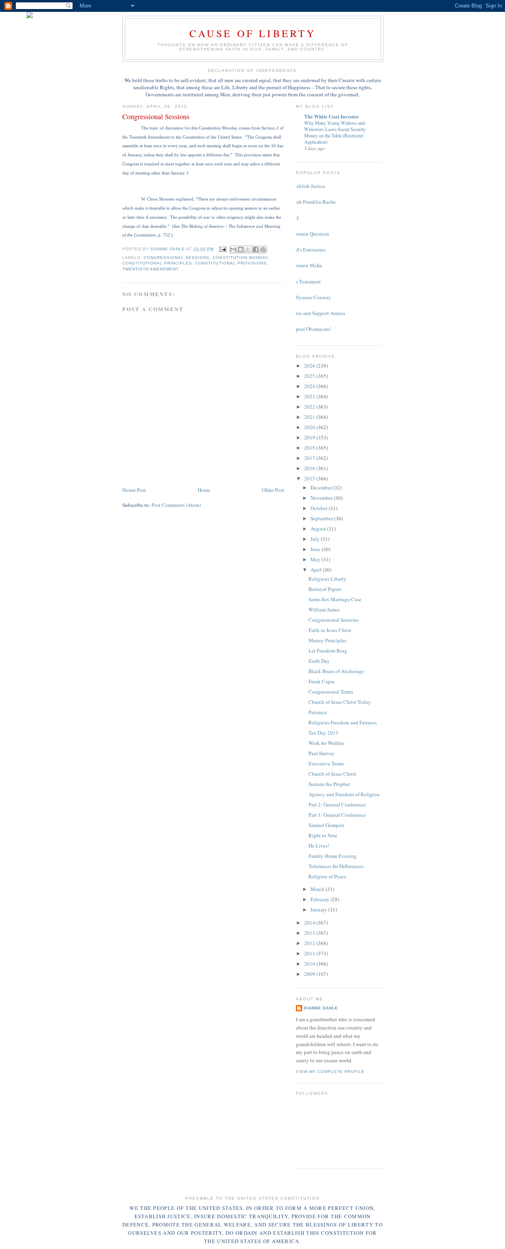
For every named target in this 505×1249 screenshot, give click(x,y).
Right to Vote (323, 835)
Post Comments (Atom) (176, 504)
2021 (310, 416)
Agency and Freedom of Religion (344, 794)
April (316, 569)
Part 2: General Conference (337, 804)
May (316, 559)
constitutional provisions (230, 263)
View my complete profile (330, 1071)
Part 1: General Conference (337, 814)
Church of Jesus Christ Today (340, 701)
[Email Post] (223, 249)
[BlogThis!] (241, 249)
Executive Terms (326, 763)
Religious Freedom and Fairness (343, 722)
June (316, 549)
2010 (310, 963)
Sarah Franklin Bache (313, 201)
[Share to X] (248, 249)
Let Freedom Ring (328, 650)
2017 (310, 457)
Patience (318, 712)
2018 (310, 447)
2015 (310, 478)
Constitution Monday (240, 257)
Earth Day (319, 660)
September (322, 518)
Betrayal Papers (325, 589)
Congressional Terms (331, 691)
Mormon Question (309, 233)
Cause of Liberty (252, 33)
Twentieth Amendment (150, 269)
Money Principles (327, 640)
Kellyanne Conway (310, 297)
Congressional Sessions (334, 619)
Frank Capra (322, 681)
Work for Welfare (326, 742)
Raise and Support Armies (317, 313)
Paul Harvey (322, 753)
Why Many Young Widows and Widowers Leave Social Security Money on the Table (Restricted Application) (335, 132)
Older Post (273, 489)
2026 (310, 365)
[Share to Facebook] (256, 249)
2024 (310, 386)
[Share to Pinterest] (263, 249)
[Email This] (233, 249)
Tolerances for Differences (336, 866)
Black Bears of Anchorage (336, 671)
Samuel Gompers (326, 825)
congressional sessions (176, 257)
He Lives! (319, 845)
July (315, 538)
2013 (310, 932)
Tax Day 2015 (324, 732)
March (317, 889)
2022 (310, 406)
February (320, 899)
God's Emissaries (307, 249)
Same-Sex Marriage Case (335, 599)
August (318, 528)
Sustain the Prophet (329, 784)
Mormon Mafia (306, 265)
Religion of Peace (327, 876)
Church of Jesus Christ (332, 773)
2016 (310, 468)
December (321, 487)
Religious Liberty (327, 578)
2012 (310, 943)
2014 (310, 922)
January (319, 909)
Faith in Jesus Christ (330, 630)
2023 (310, 396)
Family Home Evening (333, 855)
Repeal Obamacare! (310, 328)
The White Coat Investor (331, 116)
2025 (310, 375)
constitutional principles (157, 263)
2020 (310, 427)
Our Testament (305, 281)
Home (204, 489)
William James (324, 609)
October (319, 508)
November (322, 497)
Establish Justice (307, 185)
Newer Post (134, 489)
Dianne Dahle (321, 1008)
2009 (310, 973)
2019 (310, 437)
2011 (310, 953)
